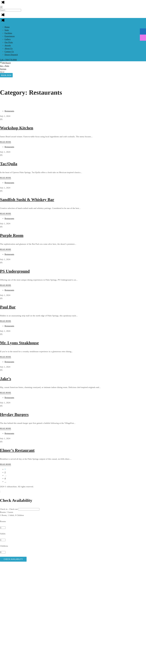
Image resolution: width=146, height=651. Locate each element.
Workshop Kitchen (16, 128)
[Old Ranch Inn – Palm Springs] (7, 69)
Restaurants (9, 111)
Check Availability (13, 559)
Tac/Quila (8, 163)
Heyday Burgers (14, 414)
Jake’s (5, 378)
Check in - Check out (9, 509)
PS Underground (15, 271)
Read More (5, 142)
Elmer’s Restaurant (17, 450)
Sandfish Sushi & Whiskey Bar (27, 199)
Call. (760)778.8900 (8, 60)
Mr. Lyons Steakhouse (19, 343)
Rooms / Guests (6, 512)
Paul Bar (8, 307)
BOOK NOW (6, 75)
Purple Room (11, 235)
